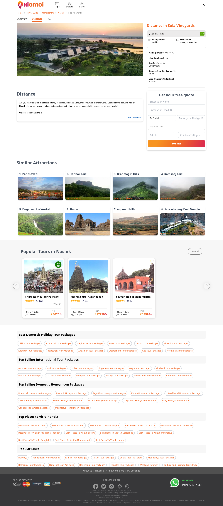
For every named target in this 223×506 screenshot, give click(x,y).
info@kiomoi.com (131, 493)
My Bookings (133, 470)
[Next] (207, 286)
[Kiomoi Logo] (31, 5)
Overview (22, 19)
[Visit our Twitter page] (103, 486)
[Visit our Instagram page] (111, 486)
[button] (80, 73)
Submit (176, 143)
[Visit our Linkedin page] (127, 486)
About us (88, 470)
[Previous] (16, 286)
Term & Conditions (115, 470)
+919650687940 (191, 485)
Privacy (99, 470)
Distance (37, 19)
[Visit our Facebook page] (95, 486)
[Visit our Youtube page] (119, 486)
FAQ (49, 19)
